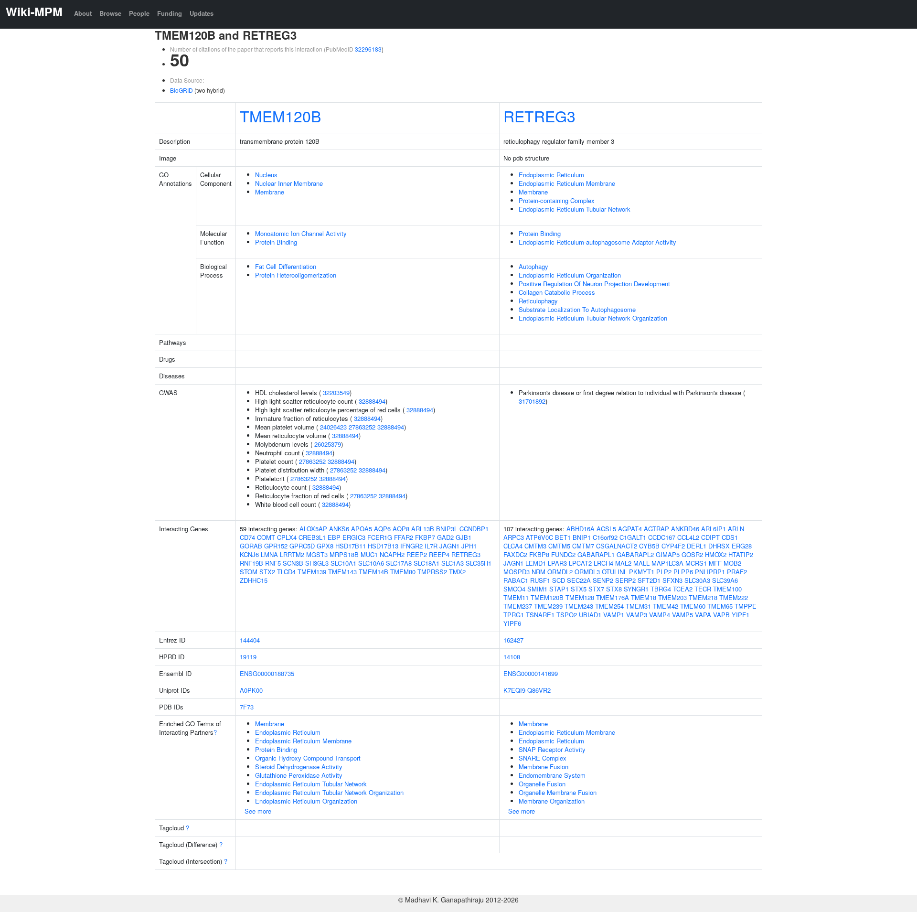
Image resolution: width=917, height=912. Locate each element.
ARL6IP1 (713, 528)
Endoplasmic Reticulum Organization (570, 274)
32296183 (368, 49)
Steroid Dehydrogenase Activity (298, 766)
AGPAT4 (630, 528)
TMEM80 (403, 571)
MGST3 (317, 554)
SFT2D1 (649, 580)
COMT (266, 537)
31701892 (532, 401)
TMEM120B (280, 116)
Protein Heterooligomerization (295, 274)
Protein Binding (276, 242)
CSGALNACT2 (616, 545)
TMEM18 (643, 597)
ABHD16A (580, 528)
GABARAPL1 (596, 554)
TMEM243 (579, 606)
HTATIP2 (740, 554)
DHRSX (719, 545)
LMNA (269, 554)
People (139, 13)
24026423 (333, 426)
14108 (511, 656)
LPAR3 (557, 563)
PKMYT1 (641, 571)
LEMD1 (535, 563)
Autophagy (533, 266)
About (83, 13)
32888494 (372, 401)
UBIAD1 (590, 614)
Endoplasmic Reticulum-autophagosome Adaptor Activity (597, 242)
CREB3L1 (312, 537)
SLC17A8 (399, 563)
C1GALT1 (632, 537)
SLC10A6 (371, 563)
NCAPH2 (392, 554)
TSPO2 (566, 614)
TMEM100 (727, 588)
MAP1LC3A (667, 563)
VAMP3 (636, 614)
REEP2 (416, 554)
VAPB (721, 614)
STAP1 (559, 588)
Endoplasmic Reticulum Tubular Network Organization (593, 317)
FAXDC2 (515, 554)
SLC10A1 (343, 563)
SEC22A (579, 580)
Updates (201, 13)
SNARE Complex (542, 757)
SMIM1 (537, 588)
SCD (558, 580)
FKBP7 (425, 537)
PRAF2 (737, 571)
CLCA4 (512, 545)
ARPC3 (513, 537)
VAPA (703, 614)
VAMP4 (659, 614)
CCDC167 (661, 537)
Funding (169, 13)
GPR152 (276, 545)
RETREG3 (539, 116)
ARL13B (422, 528)
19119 (248, 656)
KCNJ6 (249, 554)
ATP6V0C (539, 537)
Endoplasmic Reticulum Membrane (567, 183)
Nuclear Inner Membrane (289, 183)
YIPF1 (740, 614)
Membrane (269, 191)
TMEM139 (312, 571)
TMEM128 (579, 597)
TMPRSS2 (432, 571)
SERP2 (625, 580)
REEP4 (439, 554)
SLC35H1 (478, 563)
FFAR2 (403, 537)
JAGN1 (449, 545)
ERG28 (742, 545)
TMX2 (457, 571)
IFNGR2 (411, 545)
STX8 (614, 588)
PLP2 (664, 571)
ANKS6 (339, 528)
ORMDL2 (560, 571)
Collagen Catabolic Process (557, 292)
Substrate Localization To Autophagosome (577, 309)
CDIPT (710, 537)
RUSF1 (540, 580)
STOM (248, 571)
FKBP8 (539, 554)
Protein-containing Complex (557, 200)
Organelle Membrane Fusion (558, 792)
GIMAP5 (668, 554)
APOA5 (361, 528)
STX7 (596, 588)
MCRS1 (696, 563)
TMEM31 (638, 606)
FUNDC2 (563, 554)
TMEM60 (692, 606)
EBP (334, 537)
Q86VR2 (539, 690)
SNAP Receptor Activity (552, 749)
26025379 (327, 444)
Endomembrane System (552, 775)
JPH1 (469, 545)
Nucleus (266, 174)
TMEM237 (517, 606)
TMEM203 (672, 597)
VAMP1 (613, 614)
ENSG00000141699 (530, 673)
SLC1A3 (452, 563)
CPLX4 (287, 537)
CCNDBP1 (474, 528)
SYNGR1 (636, 588)
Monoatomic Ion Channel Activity (301, 233)
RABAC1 (515, 580)
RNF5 (273, 563)
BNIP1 (582, 537)
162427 (513, 639)
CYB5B (649, 545)
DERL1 (696, 545)
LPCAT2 (580, 563)
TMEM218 (703, 597)
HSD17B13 (383, 545)
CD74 (247, 537)
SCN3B (293, 563)
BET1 (563, 537)
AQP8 (401, 528)
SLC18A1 (426, 563)
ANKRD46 (685, 528)
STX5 (578, 588)
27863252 (362, 426)
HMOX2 (715, 554)
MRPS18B (344, 554)
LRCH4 (603, 563)
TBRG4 (660, 588)
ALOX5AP (313, 528)
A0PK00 (251, 690)
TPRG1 (513, 614)
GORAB (251, 545)
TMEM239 (548, 606)
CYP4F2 (673, 545)
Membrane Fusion (543, 766)
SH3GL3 (317, 563)
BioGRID (181, 90)
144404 (250, 639)
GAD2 (445, 537)
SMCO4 (514, 588)
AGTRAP (656, 528)
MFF (715, 563)
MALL (641, 563)
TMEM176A (612, 597)
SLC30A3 (697, 580)
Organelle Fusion (542, 783)
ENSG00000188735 (267, 673)
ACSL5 (606, 528)
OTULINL (614, 571)
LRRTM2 (292, 554)
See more (258, 810)
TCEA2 (683, 588)
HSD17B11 (350, 545)
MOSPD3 (516, 571)
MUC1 (369, 554)
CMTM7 (583, 545)
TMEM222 (733, 597)
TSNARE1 (540, 614)
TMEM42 (665, 606)
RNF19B (251, 563)
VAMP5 (682, 614)
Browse (110, 13)
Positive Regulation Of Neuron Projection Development (594, 283)
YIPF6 (512, 623)
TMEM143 (342, 571)
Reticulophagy (538, 300)
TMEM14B (373, 571)
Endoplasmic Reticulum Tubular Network (574, 209)
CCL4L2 (688, 537)
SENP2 (603, 580)
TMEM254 (609, 606)
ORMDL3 (587, 571)
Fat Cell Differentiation (285, 266)
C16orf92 (605, 537)
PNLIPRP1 (710, 571)
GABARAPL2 (635, 554)
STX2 (267, 571)
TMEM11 (516, 597)
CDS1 (730, 537)
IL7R (431, 545)
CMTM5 (559, 545)
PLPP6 (683, 571)
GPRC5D (302, 545)
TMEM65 (720, 606)
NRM (538, 571)
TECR (702, 588)
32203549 (336, 392)
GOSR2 (692, 554)
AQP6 (382, 528)
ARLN (736, 528)
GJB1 (463, 537)
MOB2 (732, 563)
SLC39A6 (725, 580)
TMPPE (746, 606)
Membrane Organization (552, 800)
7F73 (247, 706)
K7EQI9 (514, 690)
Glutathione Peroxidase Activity (298, 775)
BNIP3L (447, 528)
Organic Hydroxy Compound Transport (308, 757)
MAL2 (623, 563)
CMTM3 (535, 545)
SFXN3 (672, 580)
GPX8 (325, 545)
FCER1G (379, 537)
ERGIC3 (353, 537)
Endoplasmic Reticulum (551, 174)
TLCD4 (286, 571)
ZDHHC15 (253, 580)
